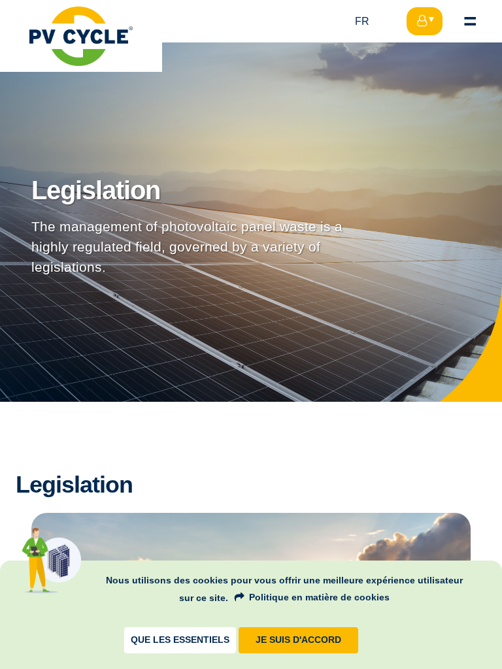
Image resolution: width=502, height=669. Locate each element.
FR (362, 21)
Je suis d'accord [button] (298, 640)
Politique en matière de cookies (319, 597)
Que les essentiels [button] (180, 640)
